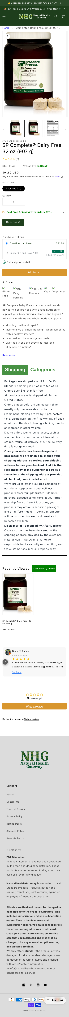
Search (10, 794)
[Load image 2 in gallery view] (34, 128)
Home (5, 27)
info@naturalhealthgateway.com (29, 968)
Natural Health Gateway (38, 1011)
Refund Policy (14, 823)
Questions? (13, 222)
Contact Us (12, 801)
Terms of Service (16, 809)
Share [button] (9, 282)
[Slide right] (65, 129)
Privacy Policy (14, 816)
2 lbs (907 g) (13, 188)
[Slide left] (3, 129)
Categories (42, 369)
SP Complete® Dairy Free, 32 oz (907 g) (36, 27)
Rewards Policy (15, 838)
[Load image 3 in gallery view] (52, 128)
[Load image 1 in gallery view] (16, 128)
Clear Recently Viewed (44, 568)
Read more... (10, 355)
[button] (4, 16)
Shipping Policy (15, 831)
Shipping (15, 369)
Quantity (6, 195)
